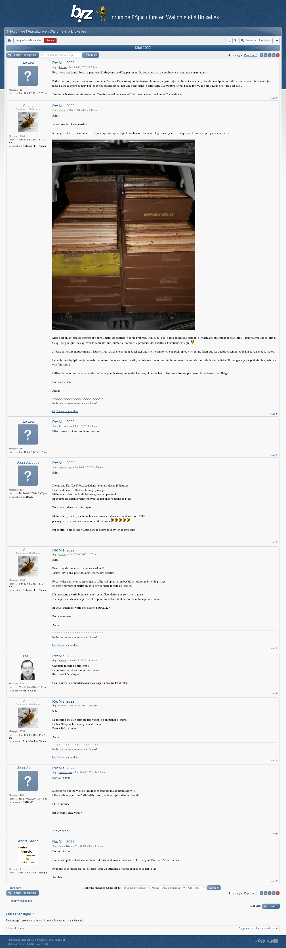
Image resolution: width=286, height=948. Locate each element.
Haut (272, 97)
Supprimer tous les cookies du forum (258, 928)
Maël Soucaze (38, 939)
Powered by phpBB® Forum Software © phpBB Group (273, 941)
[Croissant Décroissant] (204, 887)
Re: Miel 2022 (63, 63)
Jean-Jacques (28, 462)
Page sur (250, 55)
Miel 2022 (143, 48)
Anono (28, 105)
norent (28, 656)
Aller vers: (255, 905)
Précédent (14, 888)
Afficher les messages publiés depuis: (102, 887)
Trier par (155, 887)
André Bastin (28, 841)
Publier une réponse (24, 54)
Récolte (272, 906)
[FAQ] (235, 40)
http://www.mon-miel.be (65, 411)
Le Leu (28, 62)
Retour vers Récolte (20, 901)
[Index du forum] (9, 40)
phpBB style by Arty (259, 941)
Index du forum (16, 928)
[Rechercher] (228, 40)
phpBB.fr (60, 939)
